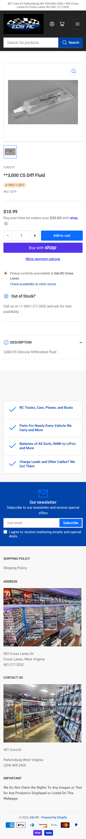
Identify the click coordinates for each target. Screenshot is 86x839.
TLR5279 (8, 167)
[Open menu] (77, 24)
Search (74, 42)
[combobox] (43, 43)
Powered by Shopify (54, 817)
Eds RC (34, 817)
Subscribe (70, 523)
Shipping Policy (15, 568)
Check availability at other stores (33, 284)
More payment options (43, 259)
